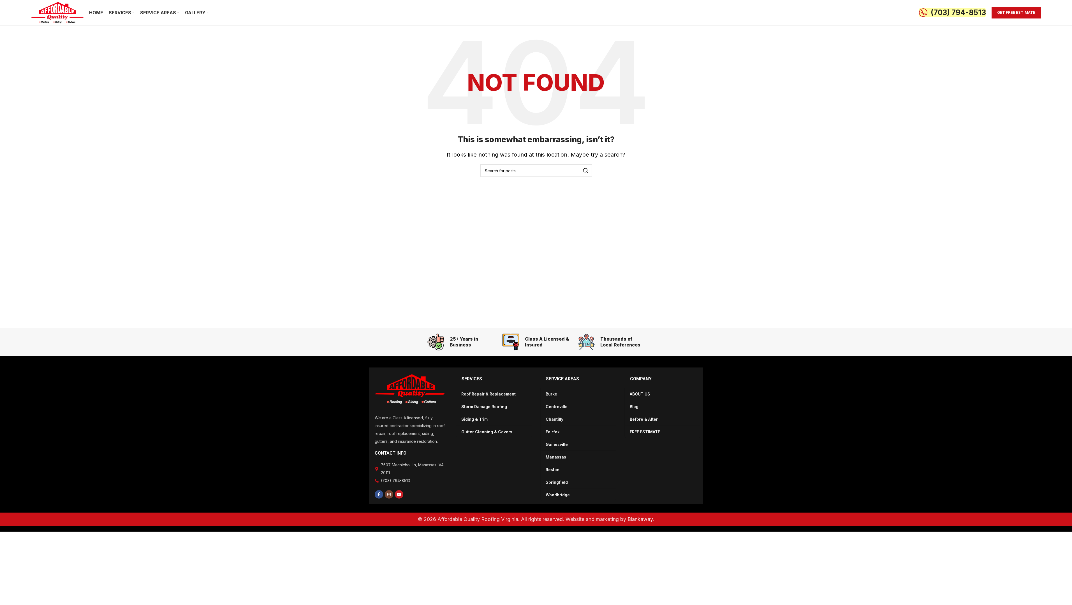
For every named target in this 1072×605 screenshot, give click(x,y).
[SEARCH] (585, 170)
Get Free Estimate (1016, 12)
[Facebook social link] (379, 494)
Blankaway (640, 519)
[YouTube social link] (399, 494)
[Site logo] (57, 12)
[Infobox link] (952, 12)
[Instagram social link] (389, 494)
